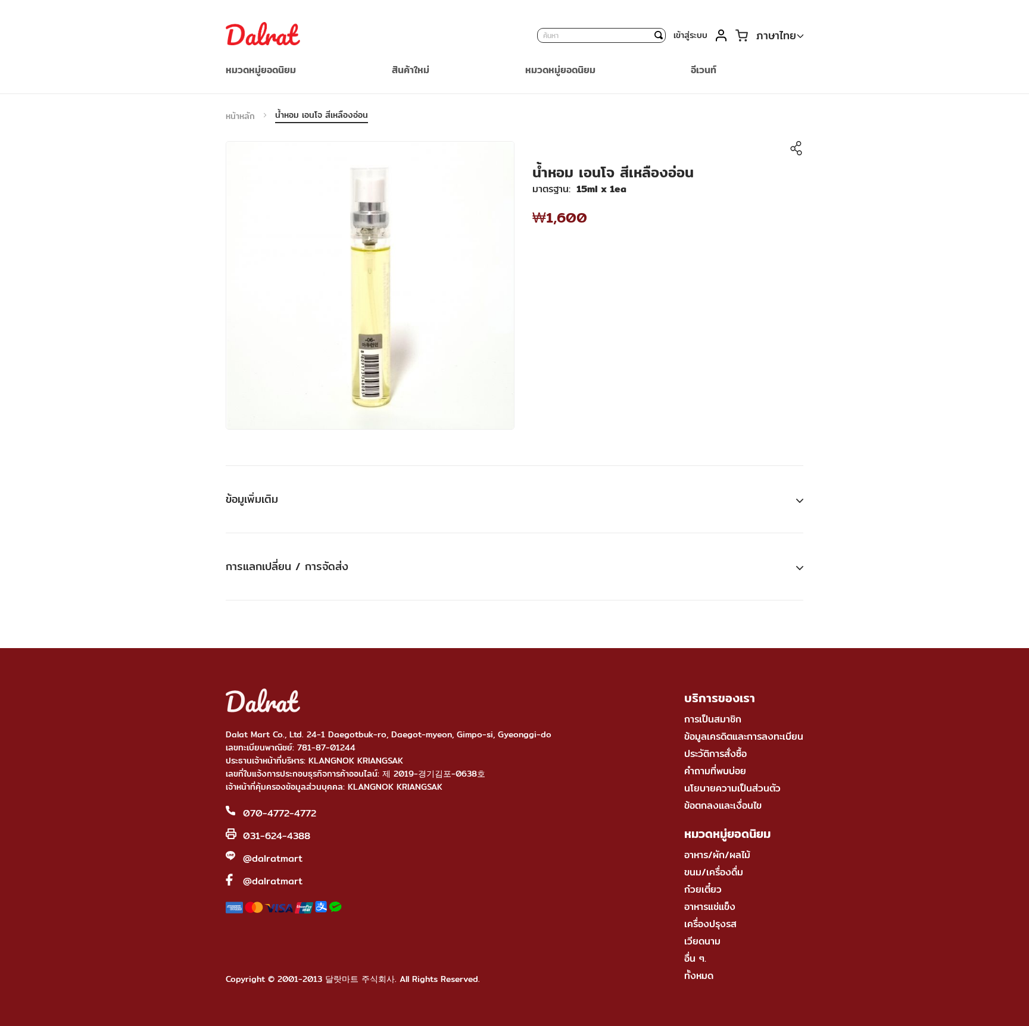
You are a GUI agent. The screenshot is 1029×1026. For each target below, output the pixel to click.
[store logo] (263, 35)
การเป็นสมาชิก (712, 719)
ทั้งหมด (698, 975)
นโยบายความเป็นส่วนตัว (732, 788)
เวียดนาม (702, 941)
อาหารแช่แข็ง (709, 906)
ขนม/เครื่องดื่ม (713, 872)
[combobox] (601, 35)
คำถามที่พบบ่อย (715, 771)
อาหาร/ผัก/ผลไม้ (717, 854)
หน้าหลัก (240, 116)
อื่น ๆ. (695, 958)
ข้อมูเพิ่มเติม (252, 499)
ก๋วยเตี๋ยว (703, 889)
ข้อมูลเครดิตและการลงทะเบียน (743, 736)
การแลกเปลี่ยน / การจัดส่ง (287, 566)
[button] (779, 36)
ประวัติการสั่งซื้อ (715, 753)
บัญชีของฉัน (720, 35)
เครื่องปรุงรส (710, 923)
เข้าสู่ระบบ (690, 35)
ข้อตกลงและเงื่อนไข (723, 805)
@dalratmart (273, 858)
